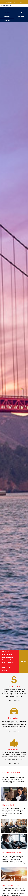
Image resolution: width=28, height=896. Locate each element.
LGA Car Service (7, 5)
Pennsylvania (7, 16)
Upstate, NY (21, 16)
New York (21, 12)
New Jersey (7, 12)
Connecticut (7, 9)
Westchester (7, 20)
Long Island (21, 9)
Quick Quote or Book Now (14, 2)
